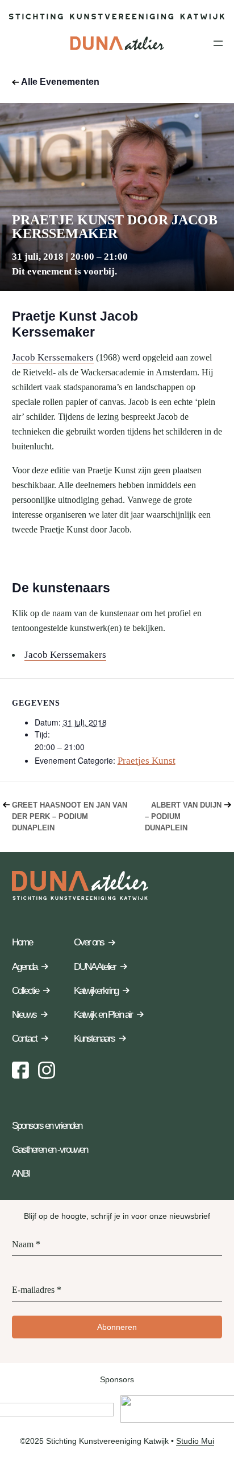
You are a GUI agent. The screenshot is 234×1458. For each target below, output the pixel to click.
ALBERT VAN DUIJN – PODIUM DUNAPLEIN (183, 817)
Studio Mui (195, 1440)
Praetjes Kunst (147, 760)
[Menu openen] (218, 43)
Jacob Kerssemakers (53, 357)
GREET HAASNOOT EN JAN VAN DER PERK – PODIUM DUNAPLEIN (69, 816)
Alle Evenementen (60, 82)
